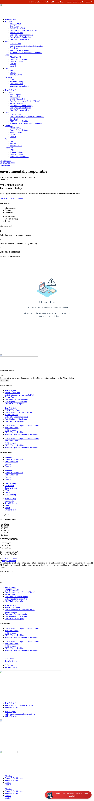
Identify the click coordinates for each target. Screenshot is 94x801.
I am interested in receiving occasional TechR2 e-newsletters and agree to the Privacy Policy (38, 378)
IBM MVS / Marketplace (19, 39)
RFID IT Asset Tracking (19, 50)
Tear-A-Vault (15, 26)
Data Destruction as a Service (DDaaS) (25, 30)
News (7, 68)
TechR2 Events (16, 75)
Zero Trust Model (11, 428)
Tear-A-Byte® (10, 19)
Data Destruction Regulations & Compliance (27, 46)
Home (7, 492)
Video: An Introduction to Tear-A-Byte (20, 705)
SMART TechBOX (17, 28)
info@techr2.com (9, 561)
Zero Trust (14, 48)
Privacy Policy (10, 494)
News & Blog (10, 483)
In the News (9, 659)
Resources (9, 77)
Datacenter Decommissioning (21, 35)
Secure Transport (16, 33)
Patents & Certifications (19, 59)
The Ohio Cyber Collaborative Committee (26, 53)
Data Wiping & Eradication (20, 37)
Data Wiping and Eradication (16, 401)
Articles (13, 73)
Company (8, 55)
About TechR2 (15, 57)
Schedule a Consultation (19, 86)
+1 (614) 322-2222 (9, 558)
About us (8, 457)
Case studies (9, 486)
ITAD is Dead (15, 44)
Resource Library (16, 81)
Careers (13, 64)
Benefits (8, 41)
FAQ (12, 79)
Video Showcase (16, 61)
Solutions (8, 21)
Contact (13, 66)
